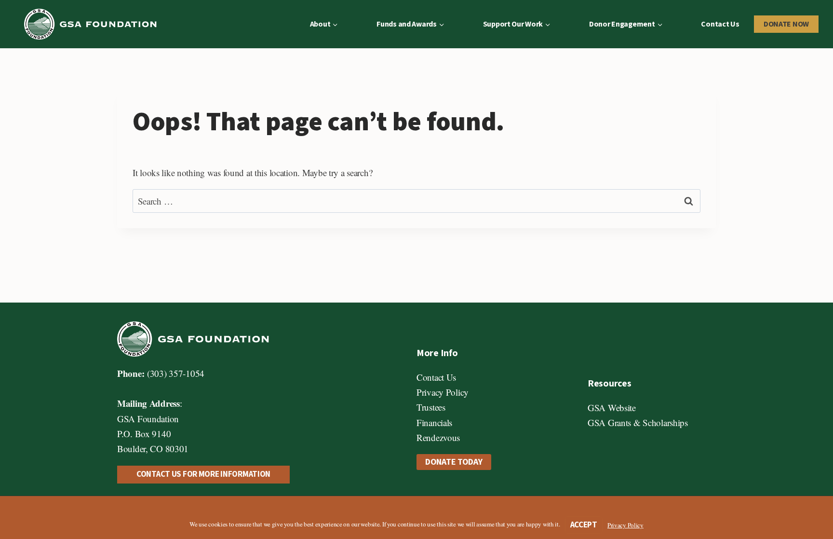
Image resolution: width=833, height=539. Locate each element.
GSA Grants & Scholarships (638, 422)
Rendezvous (438, 437)
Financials (434, 422)
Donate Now (786, 24)
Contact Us (720, 24)
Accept (583, 525)
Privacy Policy (442, 392)
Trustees (430, 407)
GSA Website (612, 407)
